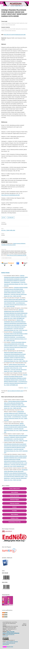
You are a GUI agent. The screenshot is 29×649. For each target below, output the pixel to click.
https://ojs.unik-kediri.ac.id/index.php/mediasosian (11, 632)
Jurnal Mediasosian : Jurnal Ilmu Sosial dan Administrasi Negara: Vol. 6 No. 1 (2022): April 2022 (15, 338)
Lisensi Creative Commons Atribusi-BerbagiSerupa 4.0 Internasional (10, 643)
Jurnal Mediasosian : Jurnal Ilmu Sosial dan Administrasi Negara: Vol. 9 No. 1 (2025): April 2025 (15, 294)
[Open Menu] (1, 2)
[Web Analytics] (5, 646)
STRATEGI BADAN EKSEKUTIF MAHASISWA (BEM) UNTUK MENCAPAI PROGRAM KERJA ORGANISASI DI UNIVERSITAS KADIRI (15, 403)
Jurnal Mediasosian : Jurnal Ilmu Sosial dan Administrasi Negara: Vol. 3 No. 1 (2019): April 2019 (15, 284)
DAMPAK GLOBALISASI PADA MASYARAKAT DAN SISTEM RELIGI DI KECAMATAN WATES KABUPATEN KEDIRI (15, 425)
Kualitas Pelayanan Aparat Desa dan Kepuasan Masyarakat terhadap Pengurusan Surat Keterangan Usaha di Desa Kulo (15, 366)
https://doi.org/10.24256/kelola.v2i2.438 (10, 195)
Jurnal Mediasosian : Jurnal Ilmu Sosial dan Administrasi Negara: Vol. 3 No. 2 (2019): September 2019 (16, 451)
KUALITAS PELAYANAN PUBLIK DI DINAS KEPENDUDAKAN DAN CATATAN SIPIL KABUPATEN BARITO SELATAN (15, 344)
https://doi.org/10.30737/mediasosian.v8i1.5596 (14, 34)
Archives (7, 5)
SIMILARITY (11, 217)
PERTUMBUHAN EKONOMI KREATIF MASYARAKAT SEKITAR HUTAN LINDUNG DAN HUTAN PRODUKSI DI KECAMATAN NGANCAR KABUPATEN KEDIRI (15, 445)
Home (2, 5)
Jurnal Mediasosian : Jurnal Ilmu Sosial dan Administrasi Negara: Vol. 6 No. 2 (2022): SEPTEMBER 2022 (15, 316)
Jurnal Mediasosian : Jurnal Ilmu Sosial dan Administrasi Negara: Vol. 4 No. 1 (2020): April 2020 (15, 406)
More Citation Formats (6, 257)
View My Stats (10, 646)
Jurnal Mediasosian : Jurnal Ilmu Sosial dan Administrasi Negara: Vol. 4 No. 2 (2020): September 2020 (16, 430)
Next (25, 387)
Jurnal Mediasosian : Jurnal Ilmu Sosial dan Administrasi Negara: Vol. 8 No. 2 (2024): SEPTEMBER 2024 (16, 383)
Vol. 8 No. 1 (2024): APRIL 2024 (17, 5)
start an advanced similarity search (15, 390)
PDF (4, 217)
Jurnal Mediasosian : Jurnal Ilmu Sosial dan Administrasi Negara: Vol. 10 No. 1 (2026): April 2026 (15, 369)
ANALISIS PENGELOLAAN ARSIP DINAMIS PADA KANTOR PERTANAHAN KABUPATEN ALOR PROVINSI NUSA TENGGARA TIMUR (15, 301)
